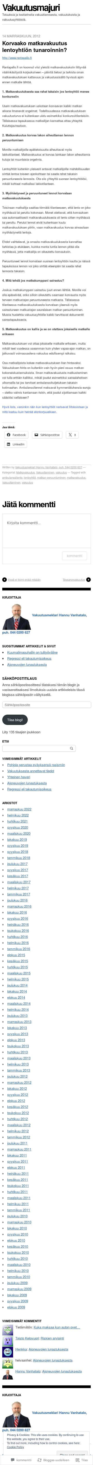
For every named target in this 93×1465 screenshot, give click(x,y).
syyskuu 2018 (17, 851)
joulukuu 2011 (17, 1143)
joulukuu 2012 (17, 1076)
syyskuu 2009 (17, 1301)
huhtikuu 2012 (17, 1118)
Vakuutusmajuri (31, 7)
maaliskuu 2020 (18, 833)
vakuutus (61, 472)
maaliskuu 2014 (18, 1003)
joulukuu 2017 (17, 863)
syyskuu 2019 (17, 845)
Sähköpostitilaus (19, 678)
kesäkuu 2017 (17, 875)
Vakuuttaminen (45, 472)
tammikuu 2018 (18, 857)
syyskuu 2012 (17, 1094)
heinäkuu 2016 (18, 924)
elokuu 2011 (16, 1167)
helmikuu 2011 (18, 1203)
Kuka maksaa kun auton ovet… (57, 1327)
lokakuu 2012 (17, 1088)
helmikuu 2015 (18, 979)
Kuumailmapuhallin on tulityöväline (32, 652)
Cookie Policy (15, 1447)
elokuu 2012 (16, 1100)
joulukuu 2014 (17, 985)
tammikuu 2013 (18, 1070)
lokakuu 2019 (17, 839)
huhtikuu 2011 (17, 1191)
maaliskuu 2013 (18, 1058)
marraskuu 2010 (19, 1222)
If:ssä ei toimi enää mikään (24, 579)
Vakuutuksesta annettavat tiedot (30, 770)
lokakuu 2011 (17, 1155)
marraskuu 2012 (19, 1082)
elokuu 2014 (16, 997)
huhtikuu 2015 (17, 967)
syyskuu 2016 (17, 918)
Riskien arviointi (52, 1338)
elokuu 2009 (16, 1307)
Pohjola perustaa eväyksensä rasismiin (36, 764)
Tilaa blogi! (15, 719)
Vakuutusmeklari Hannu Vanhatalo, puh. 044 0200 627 (48, 467)
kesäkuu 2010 (17, 1246)
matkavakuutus (76, 477)
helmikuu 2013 (18, 1064)
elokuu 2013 (16, 1039)
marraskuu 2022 (19, 809)
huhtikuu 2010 (17, 1258)
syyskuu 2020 (17, 827)
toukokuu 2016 (18, 930)
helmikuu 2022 (18, 815)
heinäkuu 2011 (18, 1173)
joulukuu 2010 (17, 1216)
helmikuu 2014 (18, 1009)
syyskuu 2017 (17, 869)
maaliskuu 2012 (18, 1124)
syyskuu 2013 (17, 1033)
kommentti (74, 556)
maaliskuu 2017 (18, 881)
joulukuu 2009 (17, 1282)
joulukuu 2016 (17, 900)
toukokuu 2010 (18, 1252)
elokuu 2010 (16, 1240)
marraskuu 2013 (19, 1021)
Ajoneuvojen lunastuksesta (27, 664)
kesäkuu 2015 (17, 960)
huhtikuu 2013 (17, 1052)
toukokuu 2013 (18, 1045)
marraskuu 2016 (19, 906)
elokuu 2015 (16, 954)
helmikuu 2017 (18, 888)
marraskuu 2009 (19, 1288)
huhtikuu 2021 (17, 821)
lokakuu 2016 (17, 912)
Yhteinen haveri (18, 776)
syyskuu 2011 (17, 1161)
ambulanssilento (12, 477)
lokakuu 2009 (17, 1294)
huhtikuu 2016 (17, 936)
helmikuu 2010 (18, 1270)
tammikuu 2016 (18, 948)
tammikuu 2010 (18, 1276)
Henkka (21, 1349)
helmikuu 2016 (18, 942)
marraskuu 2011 (19, 1149)
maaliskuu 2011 (18, 1197)
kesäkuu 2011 (17, 1179)
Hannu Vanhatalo (27, 1371)
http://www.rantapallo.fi (17, 58)
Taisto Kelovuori (27, 1338)
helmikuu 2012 (18, 1130)
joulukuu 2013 (17, 1015)
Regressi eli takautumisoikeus (29, 658)
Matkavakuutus (25, 472)
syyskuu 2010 (17, 1234)
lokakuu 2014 (17, 991)
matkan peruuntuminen (51, 477)
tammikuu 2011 (18, 1209)
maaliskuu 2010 (18, 1264)
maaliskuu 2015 (18, 973)
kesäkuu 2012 (17, 1106)
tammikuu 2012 (18, 1137)
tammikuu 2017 (18, 894)
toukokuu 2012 (18, 1112)
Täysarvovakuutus (74, 579)
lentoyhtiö (30, 477)
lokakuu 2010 (17, 1228)
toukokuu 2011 (18, 1185)
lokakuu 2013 (17, 1027)
